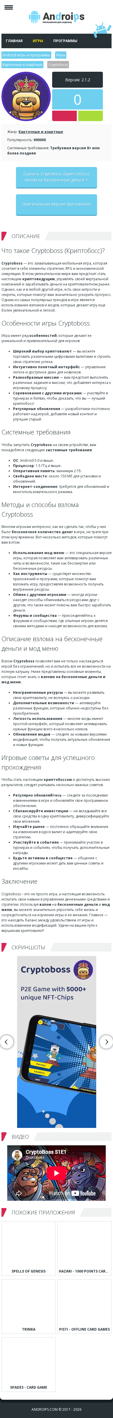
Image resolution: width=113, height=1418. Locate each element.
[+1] (90, 115)
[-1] (64, 116)
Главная (14, 40)
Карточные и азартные (41, 131)
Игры (38, 40)
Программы (65, 40)
